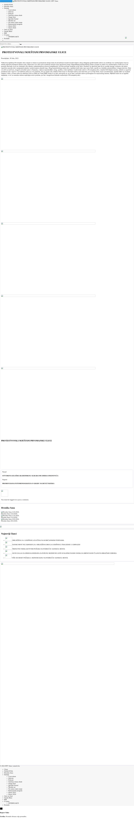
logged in (13, 500)
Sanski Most (8, 31)
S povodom (12, 10)
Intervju (11, 12)
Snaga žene (12, 17)
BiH (5, 33)
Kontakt (6, 38)
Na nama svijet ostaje (15, 22)
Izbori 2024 (12, 28)
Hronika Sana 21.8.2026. (9, 517)
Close (6, 769)
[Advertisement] (67, 456)
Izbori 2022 (12, 26)
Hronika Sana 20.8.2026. (9, 521)
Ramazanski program (15, 24)
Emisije (6, 8)
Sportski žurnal (13, 19)
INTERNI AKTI (13, 37)
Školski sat (11, 20)
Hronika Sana (8, 6)
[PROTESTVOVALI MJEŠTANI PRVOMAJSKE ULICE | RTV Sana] (35, 1)
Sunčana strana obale (15, 15)
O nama (6, 35)
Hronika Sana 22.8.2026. (9, 514)
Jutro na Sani (8, 29)
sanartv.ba (16, 766)
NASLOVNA (8, 4)
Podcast (10, 13)
